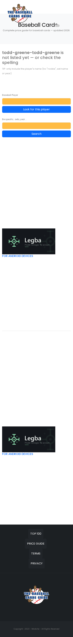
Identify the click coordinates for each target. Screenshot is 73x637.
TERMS (35, 553)
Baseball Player (10, 95)
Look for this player (36, 109)
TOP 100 (35, 534)
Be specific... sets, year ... (14, 119)
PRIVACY (37, 563)
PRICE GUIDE (35, 544)
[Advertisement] (36, 177)
